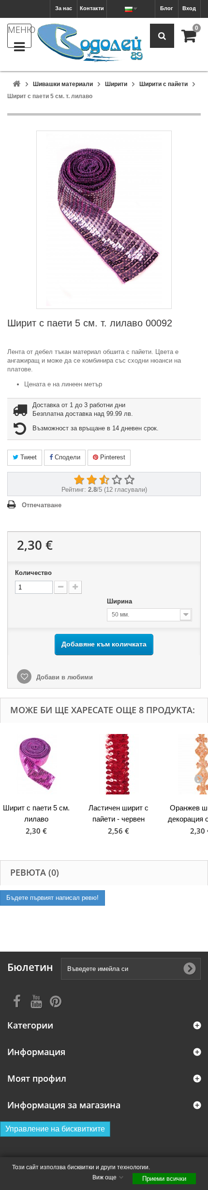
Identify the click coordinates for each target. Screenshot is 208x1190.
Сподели (66, 457)
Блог (166, 8)
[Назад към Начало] (16, 84)
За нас (63, 8)
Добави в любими (63, 677)
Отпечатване (41, 505)
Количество (33, 572)
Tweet (27, 457)
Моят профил (36, 1078)
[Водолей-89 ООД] (90, 43)
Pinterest (111, 457)
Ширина (120, 601)
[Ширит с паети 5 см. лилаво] (36, 764)
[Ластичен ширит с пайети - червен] (118, 764)
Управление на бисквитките (55, 1129)
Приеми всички (164, 1178)
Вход (189, 8)
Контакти (92, 8)
